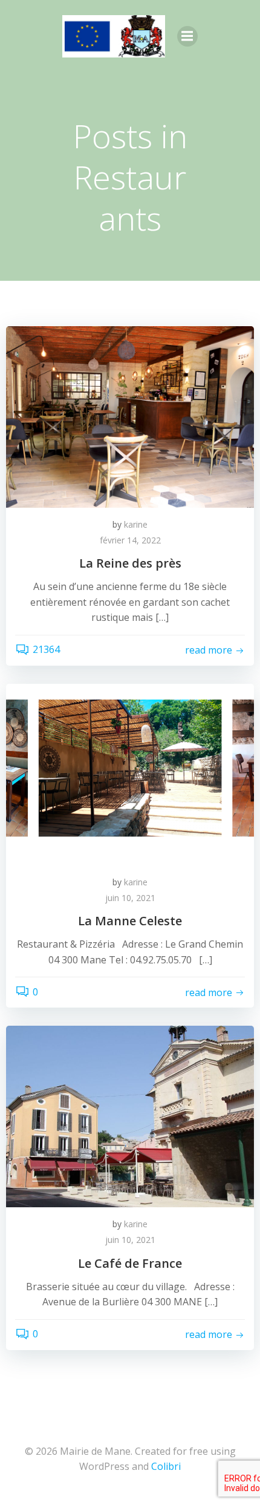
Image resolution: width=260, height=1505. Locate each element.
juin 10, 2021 (130, 897)
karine (136, 524)
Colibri (166, 1466)
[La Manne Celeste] (130, 773)
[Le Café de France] (130, 1116)
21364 (46, 649)
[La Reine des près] (130, 415)
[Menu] (187, 36)
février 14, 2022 (130, 540)
